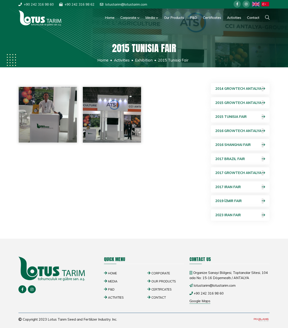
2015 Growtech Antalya (238, 103)
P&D (193, 17)
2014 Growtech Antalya (238, 88)
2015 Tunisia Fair (231, 116)
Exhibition (144, 60)
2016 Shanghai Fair (233, 145)
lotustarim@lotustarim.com (126, 4)
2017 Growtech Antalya (238, 173)
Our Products (174, 17)
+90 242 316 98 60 (39, 4)
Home (110, 17)
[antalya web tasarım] (261, 319)
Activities (234, 17)
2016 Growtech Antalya (238, 131)
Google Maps (199, 301)
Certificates (212, 17)
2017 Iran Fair (228, 187)
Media (150, 17)
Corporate (128, 17)
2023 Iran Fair (228, 215)
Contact (253, 17)
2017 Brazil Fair (230, 159)
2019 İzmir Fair (228, 201)
